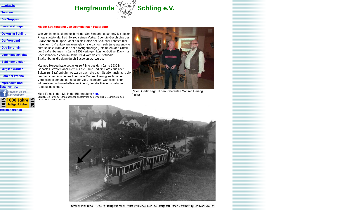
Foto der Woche (12, 75)
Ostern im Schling (13, 33)
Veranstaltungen (13, 26)
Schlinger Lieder (13, 61)
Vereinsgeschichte (14, 54)
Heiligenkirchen (11, 109)
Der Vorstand (10, 40)
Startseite (8, 5)
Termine (7, 12)
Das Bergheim (11, 47)
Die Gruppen (10, 19)
